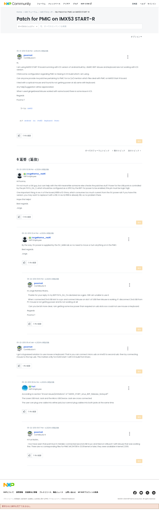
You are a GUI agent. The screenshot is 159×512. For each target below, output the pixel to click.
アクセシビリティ (54, 499)
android (27, 121)
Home (19, 12)
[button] (128, 57)
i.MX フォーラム (31, 12)
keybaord (48, 121)
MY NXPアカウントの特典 (88, 492)
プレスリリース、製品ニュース (51, 492)
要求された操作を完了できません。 (17, 506)
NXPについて (8, 492)
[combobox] (90, 26)
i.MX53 (29, 109)
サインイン (152, 4)
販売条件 (24, 499)
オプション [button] (135, 36)
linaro (56, 121)
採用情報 (19, 492)
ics (34, 121)
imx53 (39, 121)
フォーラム (41, 4)
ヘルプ (142, 4)
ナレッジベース (54, 4)
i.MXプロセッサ (46, 12)
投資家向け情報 (31, 492)
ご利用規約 (16, 499)
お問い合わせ (71, 492)
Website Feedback (68, 499)
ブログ (75, 4)
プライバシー (7, 499)
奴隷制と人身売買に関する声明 (38, 499)
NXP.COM (85, 4)
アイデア (66, 4)
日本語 (134, 4)
